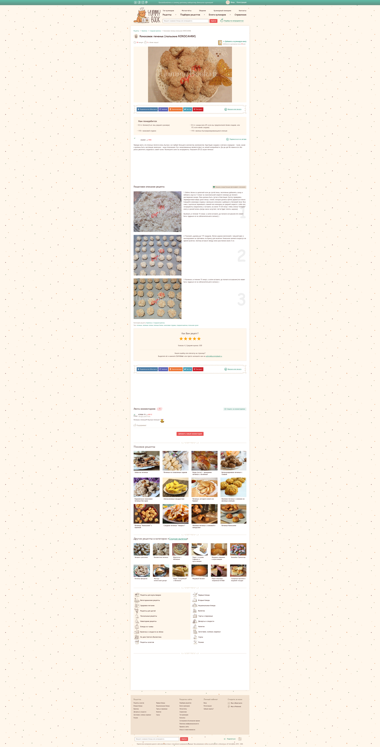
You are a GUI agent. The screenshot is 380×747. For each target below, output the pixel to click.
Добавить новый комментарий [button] (190, 434)
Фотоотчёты (186, 11)
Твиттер (188, 109)
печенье (139, 325)
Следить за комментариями (236, 409)
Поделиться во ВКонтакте (148, 109)
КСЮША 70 (141, 414)
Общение (202, 11)
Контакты (242, 11)
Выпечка (149, 323)
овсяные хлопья (148, 325)
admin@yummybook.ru (214, 356)
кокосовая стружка (170, 325)
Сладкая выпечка (159, 323)
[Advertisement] (190, 167)
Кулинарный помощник (222, 11)
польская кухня (193, 325)
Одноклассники (177, 109)
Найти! (213, 21)
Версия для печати (234, 109)
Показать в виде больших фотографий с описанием (230, 187)
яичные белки (158, 325)
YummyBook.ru (147, 15)
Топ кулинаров (168, 11)
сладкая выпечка (182, 325)
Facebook (164, 109)
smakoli (143, 140)
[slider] (190, 339)
